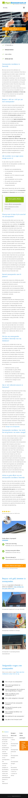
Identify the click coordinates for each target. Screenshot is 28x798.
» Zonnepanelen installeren (14, 743)
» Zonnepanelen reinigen (14, 761)
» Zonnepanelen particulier (14, 749)
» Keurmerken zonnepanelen (14, 767)
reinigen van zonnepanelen (13, 426)
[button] (14, 681)
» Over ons (13, 771)
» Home (13, 739)
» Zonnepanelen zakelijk (14, 755)
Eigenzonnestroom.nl (16, 796)
